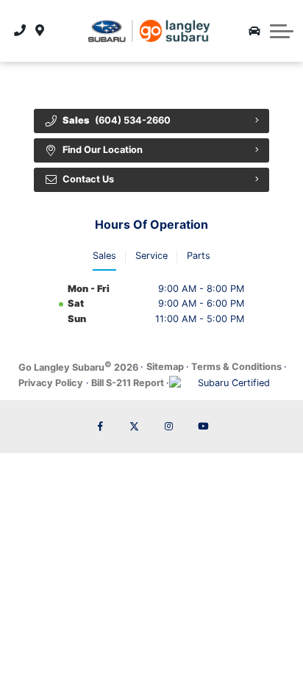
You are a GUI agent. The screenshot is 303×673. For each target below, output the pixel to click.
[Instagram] (168, 426)
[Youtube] (203, 426)
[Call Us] (20, 31)
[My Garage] (254, 31)
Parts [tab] (198, 255)
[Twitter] (134, 426)
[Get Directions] (40, 31)
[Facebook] (100, 426)
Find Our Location (103, 149)
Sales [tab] (104, 255)
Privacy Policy (50, 382)
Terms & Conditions (236, 366)
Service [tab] (151, 255)
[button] (281, 31)
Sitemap (165, 366)
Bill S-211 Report (127, 382)
